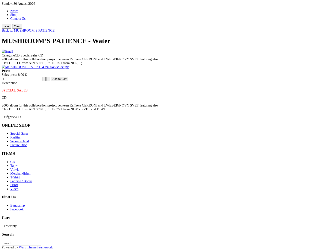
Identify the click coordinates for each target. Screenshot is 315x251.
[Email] (7, 51)
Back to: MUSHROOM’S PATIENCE (28, 30)
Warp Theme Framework (36, 247)
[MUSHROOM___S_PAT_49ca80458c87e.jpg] (35, 67)
